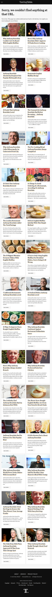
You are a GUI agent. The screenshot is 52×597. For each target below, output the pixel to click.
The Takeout (30, 585)
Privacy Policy (33, 574)
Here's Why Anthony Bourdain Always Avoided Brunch (12, 368)
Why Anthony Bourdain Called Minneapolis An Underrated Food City (11, 149)
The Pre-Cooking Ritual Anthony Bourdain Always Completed (37, 149)
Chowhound (24, 583)
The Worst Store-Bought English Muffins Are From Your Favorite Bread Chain (37, 403)
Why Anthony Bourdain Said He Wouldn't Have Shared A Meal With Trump (37, 472)
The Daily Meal (22, 585)
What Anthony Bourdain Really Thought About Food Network (37, 546)
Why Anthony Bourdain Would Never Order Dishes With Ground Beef (12, 472)
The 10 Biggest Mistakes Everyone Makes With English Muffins (11, 258)
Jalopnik (13, 583)
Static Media (17, 576)
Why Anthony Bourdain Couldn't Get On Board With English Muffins (11, 41)
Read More (6, 54)
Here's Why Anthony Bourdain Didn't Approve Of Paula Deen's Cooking (37, 41)
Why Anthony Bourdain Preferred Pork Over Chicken (36, 368)
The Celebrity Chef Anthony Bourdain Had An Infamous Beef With (12, 403)
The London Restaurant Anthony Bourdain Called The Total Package (12, 223)
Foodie (30, 583)
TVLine (18, 583)
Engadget (7, 583)
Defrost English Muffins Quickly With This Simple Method (37, 223)
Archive (23, 574)
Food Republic (37, 583)
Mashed (44, 583)
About (16, 574)
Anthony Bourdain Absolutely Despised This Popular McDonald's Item (12, 76)
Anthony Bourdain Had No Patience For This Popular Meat (12, 437)
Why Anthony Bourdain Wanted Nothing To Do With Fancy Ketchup (36, 509)
